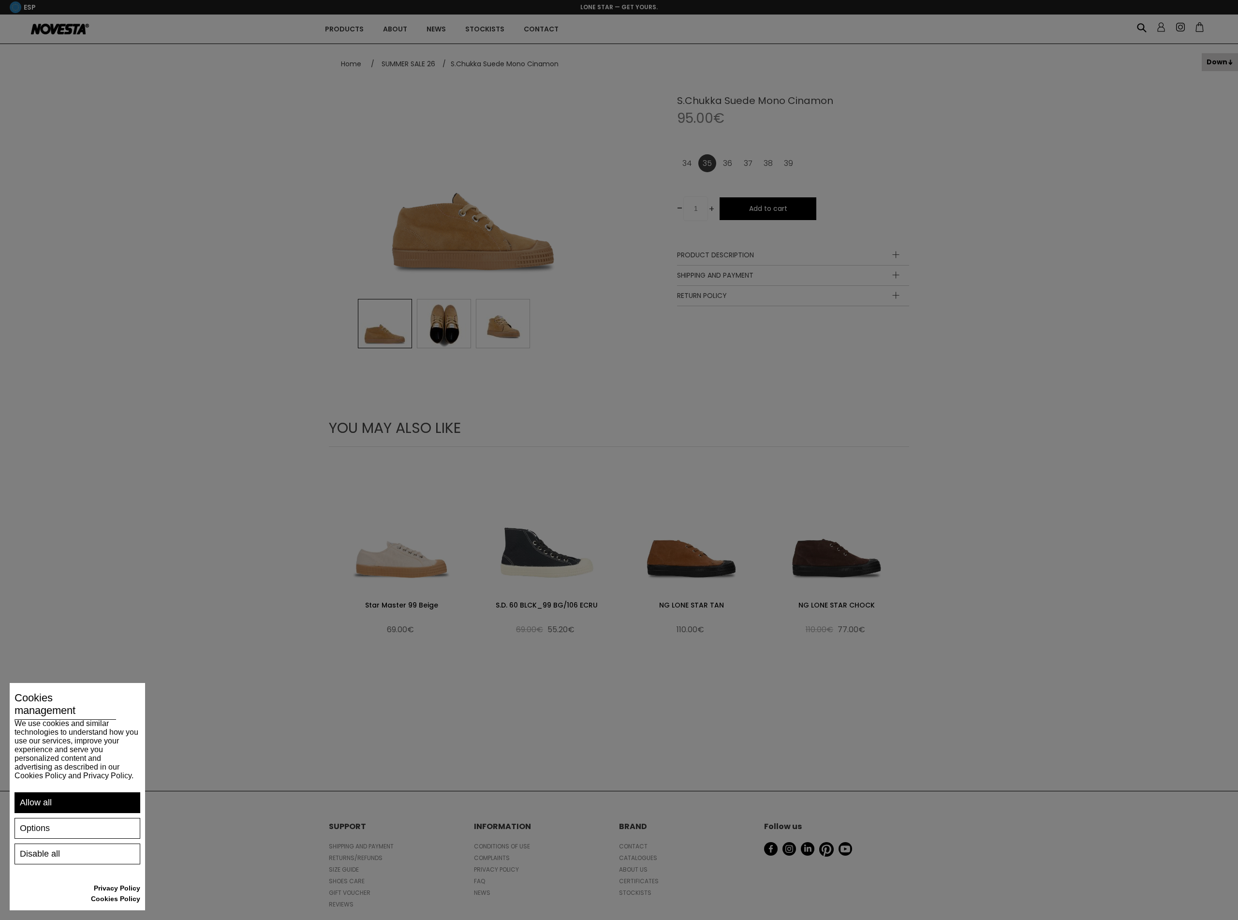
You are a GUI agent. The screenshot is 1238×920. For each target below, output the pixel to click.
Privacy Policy (117, 888)
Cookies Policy (115, 899)
